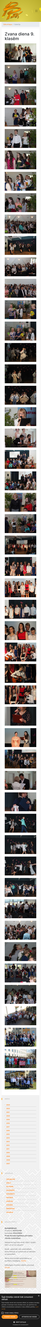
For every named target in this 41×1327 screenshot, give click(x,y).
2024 (8, 1105)
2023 (8, 1108)
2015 (8, 1134)
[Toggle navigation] (36, 11)
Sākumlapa (7, 24)
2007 (8, 1163)
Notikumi (9, 1186)
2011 (7, 1149)
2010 (8, 1152)
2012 (8, 1145)
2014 (8, 1138)
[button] (20, 1322)
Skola (8, 1183)
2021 (8, 1112)
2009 (8, 1156)
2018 (8, 1123)
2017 (8, 1127)
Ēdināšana (10, 1208)
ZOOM (23, 1261)
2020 (8, 1116)
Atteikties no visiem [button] (29, 1317)
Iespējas (9, 1201)
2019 (8, 1119)
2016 (8, 1130)
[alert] (20, 1310)
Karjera (9, 1205)
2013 (8, 1141)
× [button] (38, 1296)
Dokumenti (10, 1194)
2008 (8, 1160)
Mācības (9, 1197)
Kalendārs (10, 1190)
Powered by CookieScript (20, 1325)
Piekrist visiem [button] (9, 1317)
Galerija (9, 1212)
